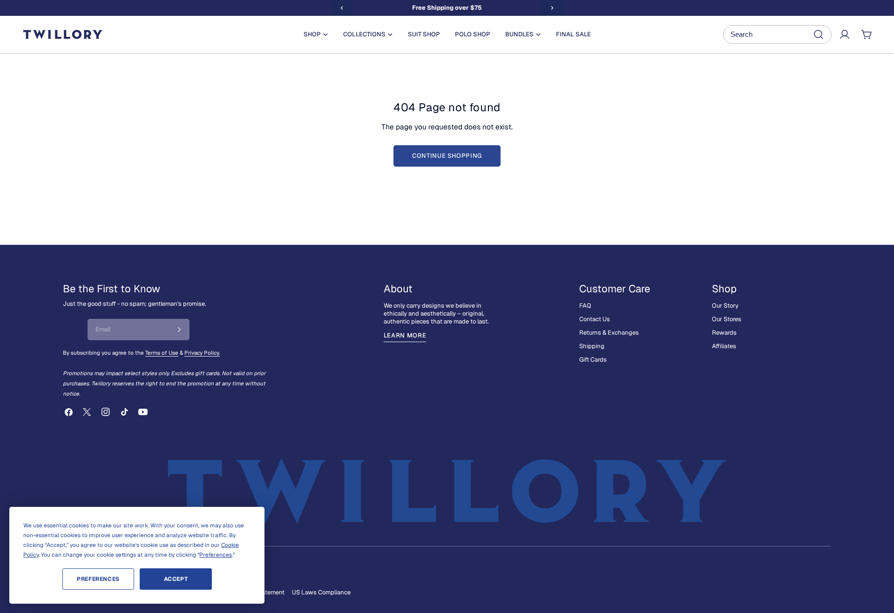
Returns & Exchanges (609, 333)
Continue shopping (447, 156)
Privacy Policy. (202, 352)
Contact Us (594, 319)
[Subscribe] (179, 329)
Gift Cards (593, 360)
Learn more (405, 335)
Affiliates (724, 346)
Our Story (725, 306)
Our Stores (726, 319)
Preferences (98, 579)
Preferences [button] (215, 555)
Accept (176, 579)
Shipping (591, 346)
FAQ (585, 306)
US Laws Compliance (321, 592)
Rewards (724, 333)
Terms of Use (161, 352)
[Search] (777, 34)
